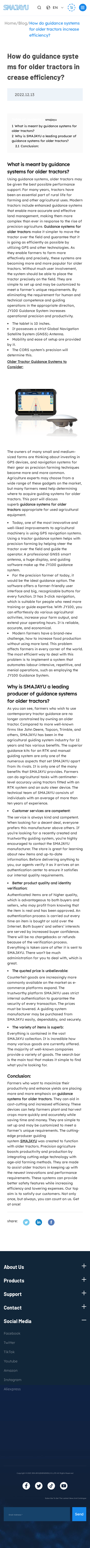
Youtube (11, 1361)
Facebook (12, 1333)
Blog (22, 23)
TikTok (9, 1352)
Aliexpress (12, 1389)
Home (10, 23)
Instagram (13, 1379)
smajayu (51, 119)
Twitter (9, 1342)
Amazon (11, 1370)
